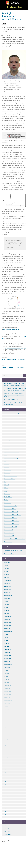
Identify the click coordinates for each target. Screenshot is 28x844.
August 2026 (7, 562)
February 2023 (7, 685)
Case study (9, 346)
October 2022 (7, 697)
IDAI (5, 461)
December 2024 (7, 622)
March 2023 (6, 682)
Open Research (7, 470)
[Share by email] (22, 344)
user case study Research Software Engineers (14, 538)
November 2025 (7, 589)
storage (5, 490)
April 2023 (6, 679)
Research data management (10, 475)
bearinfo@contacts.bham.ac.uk (11, 329)
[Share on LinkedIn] (12, 344)
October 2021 (7, 724)
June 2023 (6, 673)
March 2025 (6, 613)
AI (4, 416)
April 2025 (6, 610)
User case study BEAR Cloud (11, 511)
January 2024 (7, 652)
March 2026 (6, 577)
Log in (5, 825)
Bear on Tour (7, 434)
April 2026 (6, 574)
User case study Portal (9, 532)
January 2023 (7, 688)
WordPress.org (7, 834)
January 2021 (7, 739)
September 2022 (8, 700)
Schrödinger (9, 352)
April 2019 (6, 775)
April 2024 (6, 643)
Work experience (8, 541)
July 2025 (6, 601)
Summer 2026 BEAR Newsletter (11, 399)
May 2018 (6, 784)
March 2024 (6, 646)
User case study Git (8, 529)
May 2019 (6, 772)
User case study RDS (9, 535)
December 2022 (7, 691)
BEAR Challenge (8, 428)
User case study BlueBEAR (17, 346)
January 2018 (7, 796)
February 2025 (7, 616)
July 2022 (6, 706)
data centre (6, 449)
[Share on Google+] (14, 344)
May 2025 (6, 607)
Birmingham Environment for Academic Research (11, 16)
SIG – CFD (6, 484)
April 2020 (6, 751)
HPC (22, 349)
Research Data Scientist (9, 478)
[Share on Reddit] (17, 344)
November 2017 (7, 802)
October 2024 (7, 628)
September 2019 (8, 769)
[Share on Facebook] (7, 344)
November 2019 (7, 763)
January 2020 (7, 757)
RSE (5, 481)
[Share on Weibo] (19, 344)
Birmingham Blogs (14, 7)
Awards (5, 422)
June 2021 (6, 730)
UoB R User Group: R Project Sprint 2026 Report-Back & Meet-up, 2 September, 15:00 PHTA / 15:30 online (14, 395)
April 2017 (6, 817)
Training (6, 499)
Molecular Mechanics (16, 350)
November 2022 (7, 694)
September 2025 (8, 595)
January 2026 (7, 583)
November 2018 (7, 778)
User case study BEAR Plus (10, 517)
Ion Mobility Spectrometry (7, 350)
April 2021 (6, 733)
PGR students (7, 472)
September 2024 (8, 631)
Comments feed (7, 831)
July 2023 (6, 670)
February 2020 (7, 754)
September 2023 (8, 664)
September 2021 (8, 727)
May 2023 (6, 676)
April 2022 (6, 715)
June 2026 (6, 568)
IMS (24, 349)
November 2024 (7, 625)
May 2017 (6, 814)
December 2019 (7, 760)
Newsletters (6, 467)
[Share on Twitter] (9, 344)
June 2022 (6, 709)
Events (5, 455)
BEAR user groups (8, 440)
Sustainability (7, 493)
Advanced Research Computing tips (12, 413)
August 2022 (7, 703)
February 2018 (7, 793)
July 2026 (6, 565)
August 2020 (7, 745)
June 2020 (6, 748)
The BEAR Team (8, 496)
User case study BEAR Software (11, 520)
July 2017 (6, 811)
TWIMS (12, 353)
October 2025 (7, 592)
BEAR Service (7, 437)
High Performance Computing (11, 458)
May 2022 (6, 712)
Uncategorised (7, 502)
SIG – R (6, 487)
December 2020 (7, 742)
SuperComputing (15, 352)
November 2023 (7, 658)
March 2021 (6, 736)
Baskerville (6, 425)
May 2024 (6, 640)
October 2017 (7, 805)
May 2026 (6, 571)
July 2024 (6, 634)
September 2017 (8, 808)
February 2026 (7, 580)
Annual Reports (7, 419)
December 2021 (7, 718)
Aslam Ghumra (7, 34)
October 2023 (7, 661)
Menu (4, 23)
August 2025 (7, 598)
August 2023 (7, 667)
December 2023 (7, 655)
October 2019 (7, 766)
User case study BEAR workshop (11, 523)
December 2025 (7, 586)
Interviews (6, 464)
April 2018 (6, 787)
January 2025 (7, 619)
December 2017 (7, 799)
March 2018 (6, 790)
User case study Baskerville (10, 505)
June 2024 (6, 637)
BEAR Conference (8, 431)
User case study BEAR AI (10, 508)
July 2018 (6, 781)
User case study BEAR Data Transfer (12, 514)
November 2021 (7, 721)
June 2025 (6, 604)
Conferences (7, 446)
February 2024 (7, 649)
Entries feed (7, 828)
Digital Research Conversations (11, 452)
